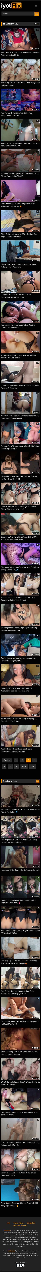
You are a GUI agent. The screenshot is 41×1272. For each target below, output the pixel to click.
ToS (8, 1223)
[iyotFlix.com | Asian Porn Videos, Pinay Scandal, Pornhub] (17, 6)
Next (24, 766)
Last (32, 766)
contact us (11, 1251)
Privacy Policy (18, 1223)
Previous (7, 760)
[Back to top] (34, 1266)
